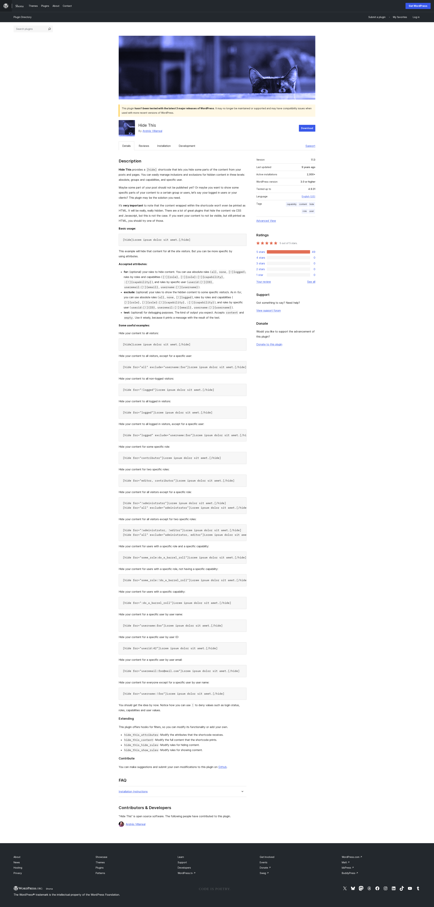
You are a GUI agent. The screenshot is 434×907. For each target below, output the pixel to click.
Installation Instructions (133, 791)
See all (311, 281)
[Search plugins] (49, 29)
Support (310, 146)
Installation (164, 146)
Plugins (100, 867)
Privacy (18, 873)
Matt (346, 862)
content (303, 204)
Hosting (18, 867)
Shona (49, 888)
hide (312, 204)
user (311, 211)
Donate (265, 867)
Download (307, 128)
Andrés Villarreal (152, 131)
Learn (181, 857)
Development (187, 146)
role (305, 211)
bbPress (348, 867)
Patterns (100, 873)
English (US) (308, 196)
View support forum (268, 310)
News (17, 862)
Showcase (101, 857)
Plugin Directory (23, 17)
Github (222, 767)
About (17, 857)
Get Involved (267, 857)
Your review (263, 281)
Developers (184, 867)
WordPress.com (352, 857)
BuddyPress (350, 873)
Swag (264, 873)
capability (292, 204)
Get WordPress (418, 5)
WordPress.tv (187, 873)
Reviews (144, 146)
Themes (100, 862)
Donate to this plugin (269, 344)
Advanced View (266, 220)
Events (263, 862)
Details (126, 146)
